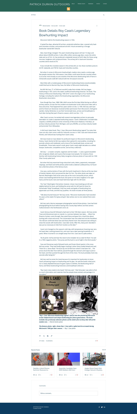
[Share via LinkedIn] (47, 336)
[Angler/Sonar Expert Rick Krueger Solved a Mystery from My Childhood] (94, 359)
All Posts (33, 15)
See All (104, 349)
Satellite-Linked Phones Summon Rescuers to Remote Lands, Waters (41, 369)
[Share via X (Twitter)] (44, 336)
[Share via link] (51, 336)
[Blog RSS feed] (68, 9)
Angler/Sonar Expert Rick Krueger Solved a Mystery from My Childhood (93, 369)
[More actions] (97, 26)
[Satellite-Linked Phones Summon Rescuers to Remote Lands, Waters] (42, 359)
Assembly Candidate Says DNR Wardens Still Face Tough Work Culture (67, 369)
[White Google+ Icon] (104, 407)
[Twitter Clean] (102, 407)
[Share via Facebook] (40, 336)
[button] (103, 14)
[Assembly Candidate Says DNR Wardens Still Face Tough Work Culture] (68, 359)
